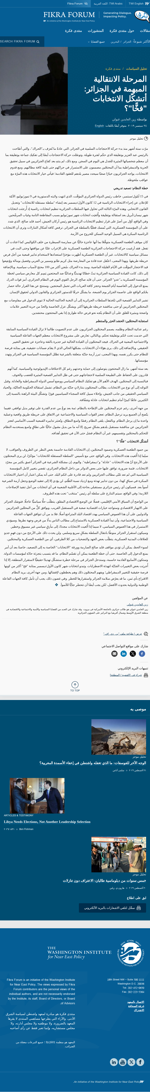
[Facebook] (142, 654)
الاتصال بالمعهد (135, 1001)
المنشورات (96, 31)
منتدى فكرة (73, 31)
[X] (133, 654)
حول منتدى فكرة (122, 31)
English (99, 125)
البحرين (115, 41)
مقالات (145, 31)
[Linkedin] (124, 654)
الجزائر (126, 41)
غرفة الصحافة (136, 1006)
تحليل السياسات (136, 68)
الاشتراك (139, 1010)
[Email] (114, 654)
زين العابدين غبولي (124, 119)
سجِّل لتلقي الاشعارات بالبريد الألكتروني (110, 907)
